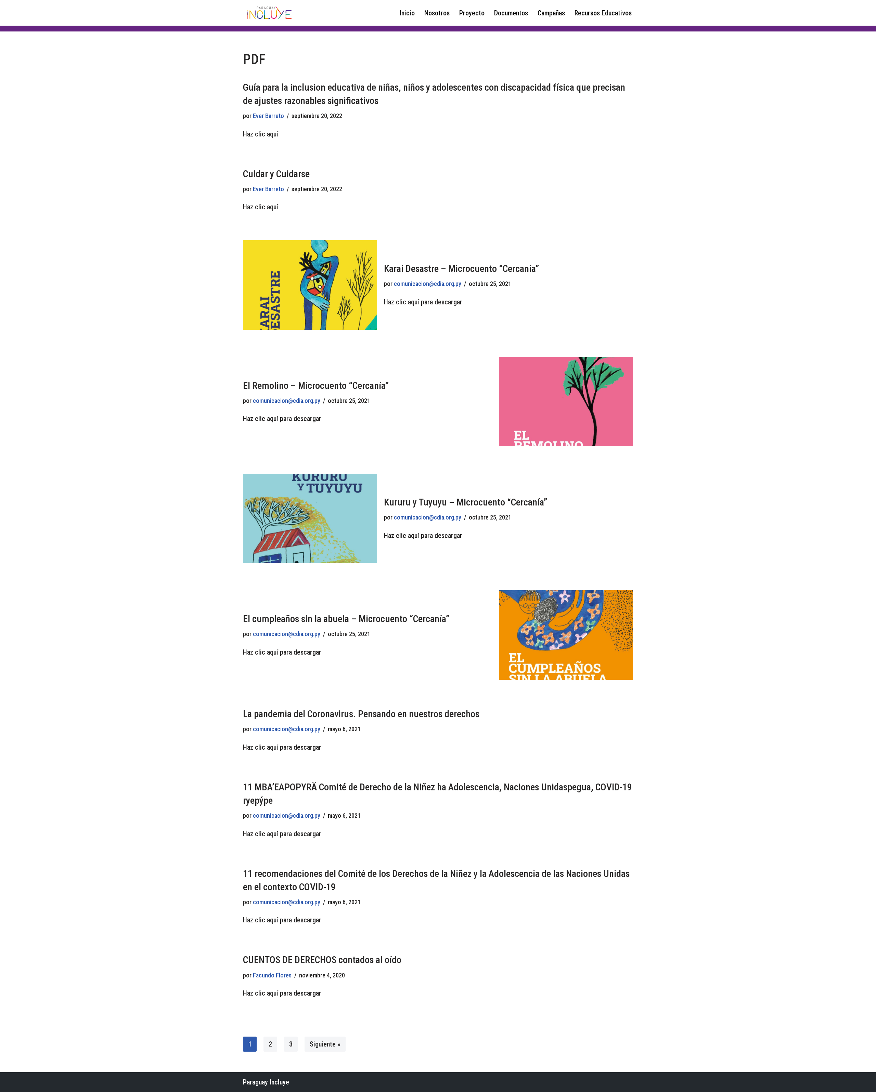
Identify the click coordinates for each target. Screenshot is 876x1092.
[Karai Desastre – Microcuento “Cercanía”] (310, 284)
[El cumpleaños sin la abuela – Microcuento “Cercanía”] (566, 635)
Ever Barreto (268, 115)
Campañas (551, 13)
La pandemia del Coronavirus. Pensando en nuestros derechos (361, 714)
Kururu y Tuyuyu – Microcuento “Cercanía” (465, 502)
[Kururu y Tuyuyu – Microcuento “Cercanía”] (310, 518)
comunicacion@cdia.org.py (427, 283)
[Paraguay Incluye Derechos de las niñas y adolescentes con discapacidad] (268, 12)
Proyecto (472, 13)
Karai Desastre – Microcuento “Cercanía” (461, 268)
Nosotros (437, 13)
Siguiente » (325, 1044)
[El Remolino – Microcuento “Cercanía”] (566, 401)
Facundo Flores (272, 975)
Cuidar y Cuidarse (276, 174)
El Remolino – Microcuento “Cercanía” (316, 385)
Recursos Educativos (603, 13)
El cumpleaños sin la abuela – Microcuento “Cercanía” (346, 618)
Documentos (511, 13)
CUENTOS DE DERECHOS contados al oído (322, 959)
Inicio (407, 13)
